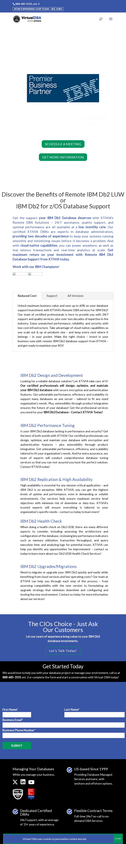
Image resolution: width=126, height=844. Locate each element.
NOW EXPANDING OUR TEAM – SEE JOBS (38, 8)
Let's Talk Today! (63, 651)
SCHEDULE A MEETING (63, 144)
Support (52, 296)
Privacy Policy (95, 838)
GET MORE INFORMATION (63, 157)
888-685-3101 (23, 3)
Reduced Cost (27, 296)
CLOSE (118, 838)
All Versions (75, 296)
